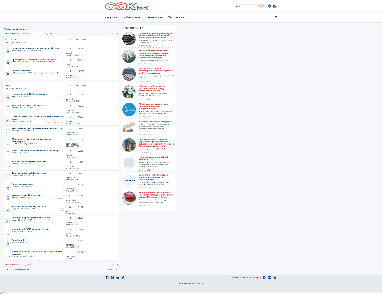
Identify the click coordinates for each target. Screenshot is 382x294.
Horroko (15, 164)
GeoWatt (69, 189)
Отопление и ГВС (52, 73)
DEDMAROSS (17, 144)
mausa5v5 (69, 121)
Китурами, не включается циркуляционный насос (35, 48)
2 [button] (113, 33)
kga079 (68, 99)
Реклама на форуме (253, 278)
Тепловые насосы (16, 29)
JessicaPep (69, 76)
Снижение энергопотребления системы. (31, 217)
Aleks (14, 153)
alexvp (14, 96)
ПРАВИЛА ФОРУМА (21, 70)
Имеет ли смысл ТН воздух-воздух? (29, 195)
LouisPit (68, 64)
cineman (69, 223)
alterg (68, 53)
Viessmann (50, 62)
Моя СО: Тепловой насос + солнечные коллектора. (36, 150)
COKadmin (16, 73)
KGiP (14, 242)
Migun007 (16, 175)
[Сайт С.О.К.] (126, 6)
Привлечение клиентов (23, 184)
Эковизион (16, 186)
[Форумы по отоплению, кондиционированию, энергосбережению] (142, 8)
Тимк (14, 50)
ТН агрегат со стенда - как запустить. (29, 105)
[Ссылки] (276, 17)
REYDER (69, 245)
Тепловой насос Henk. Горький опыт (29, 173)
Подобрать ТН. (19, 240)
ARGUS (68, 211)
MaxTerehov (70, 133)
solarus (14, 121)
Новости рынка (132, 28)
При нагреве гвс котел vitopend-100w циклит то (34, 59)
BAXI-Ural (69, 256)
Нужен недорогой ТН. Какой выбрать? (30, 94)
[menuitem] (269, 6)
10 (63, 122)
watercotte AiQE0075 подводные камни (30, 229)
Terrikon (15, 108)
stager (14, 220)
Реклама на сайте (238, 278)
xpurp (14, 231)
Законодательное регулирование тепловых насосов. (37, 128)
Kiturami (43, 50)
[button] (117, 33)
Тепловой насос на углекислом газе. (29, 161)
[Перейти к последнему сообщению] (72, 53)
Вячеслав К (16, 62)
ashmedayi (16, 130)
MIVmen (15, 256)
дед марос (70, 200)
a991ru (14, 197)
